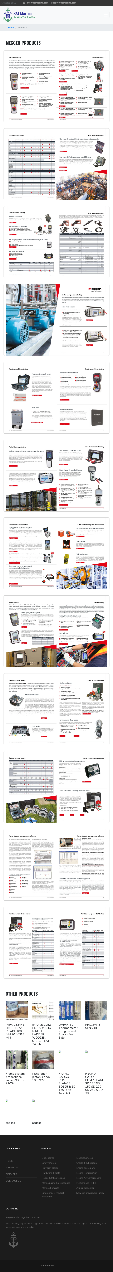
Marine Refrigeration (86, 1173)
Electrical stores (84, 1158)
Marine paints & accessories (56, 1183)
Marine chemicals (50, 1188)
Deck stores (48, 1158)
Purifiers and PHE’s (86, 1183)
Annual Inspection (85, 1188)
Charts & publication (86, 1163)
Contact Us (13, 1181)
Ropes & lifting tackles (53, 1178)
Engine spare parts (85, 1168)
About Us (12, 1167)
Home (11, 27)
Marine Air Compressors (88, 1178)
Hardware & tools (51, 1173)
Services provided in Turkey (90, 1193)
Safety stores (49, 1163)
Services (11, 1174)
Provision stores (50, 1168)
